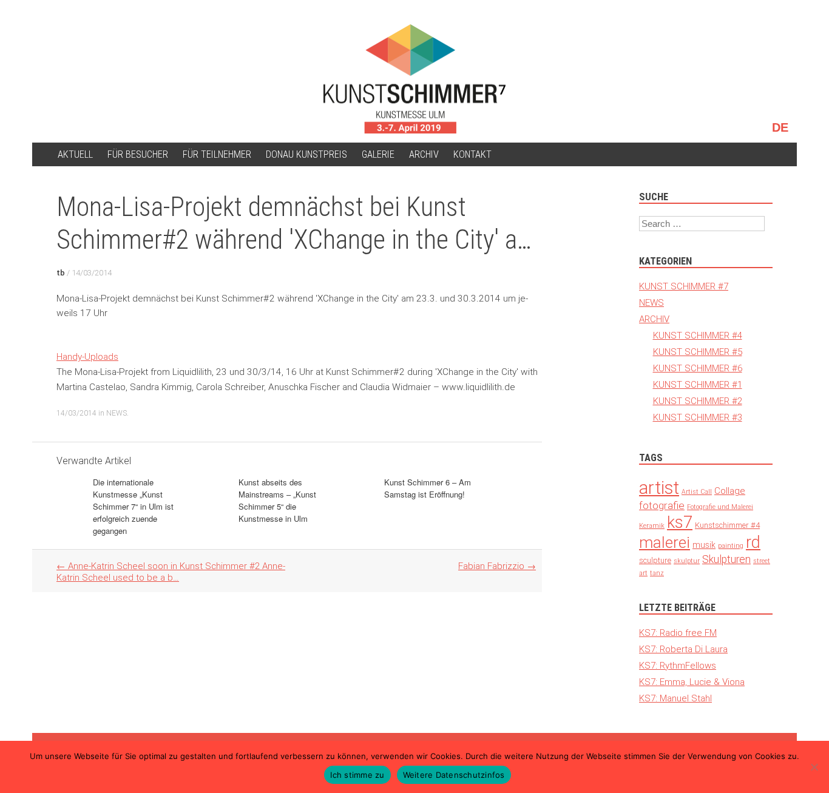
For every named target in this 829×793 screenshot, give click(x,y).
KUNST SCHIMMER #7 (683, 286)
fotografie (662, 505)
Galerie (378, 154)
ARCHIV (424, 154)
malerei (664, 542)
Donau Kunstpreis (306, 154)
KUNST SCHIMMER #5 (697, 351)
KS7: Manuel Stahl (675, 698)
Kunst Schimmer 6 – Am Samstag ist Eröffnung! (427, 488)
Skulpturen (726, 559)
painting (730, 545)
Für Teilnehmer (217, 154)
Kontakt (472, 154)
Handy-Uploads (87, 356)
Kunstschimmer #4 (727, 525)
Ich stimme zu (357, 775)
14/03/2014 (92, 273)
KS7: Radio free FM (678, 632)
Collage (729, 490)
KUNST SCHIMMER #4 (697, 335)
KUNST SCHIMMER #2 (697, 401)
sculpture (655, 560)
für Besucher (137, 154)
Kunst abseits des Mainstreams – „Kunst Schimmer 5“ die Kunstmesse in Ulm (277, 500)
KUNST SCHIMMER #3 (697, 417)
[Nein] (814, 767)
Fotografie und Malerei (720, 506)
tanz (657, 573)
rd (753, 542)
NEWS (116, 412)
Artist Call (697, 491)
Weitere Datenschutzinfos (454, 775)
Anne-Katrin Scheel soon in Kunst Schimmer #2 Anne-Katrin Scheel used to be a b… (170, 571)
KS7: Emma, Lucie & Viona (692, 681)
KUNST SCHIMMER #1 (697, 384)
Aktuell (75, 154)
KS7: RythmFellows (677, 665)
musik (704, 544)
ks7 (679, 522)
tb (60, 272)
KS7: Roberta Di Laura (683, 649)
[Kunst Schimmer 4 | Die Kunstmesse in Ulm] (414, 78)
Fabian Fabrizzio (497, 566)
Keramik (652, 525)
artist (659, 488)
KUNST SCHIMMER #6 (697, 368)
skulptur (687, 560)
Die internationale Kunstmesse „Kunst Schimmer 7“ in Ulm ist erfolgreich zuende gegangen (133, 506)
